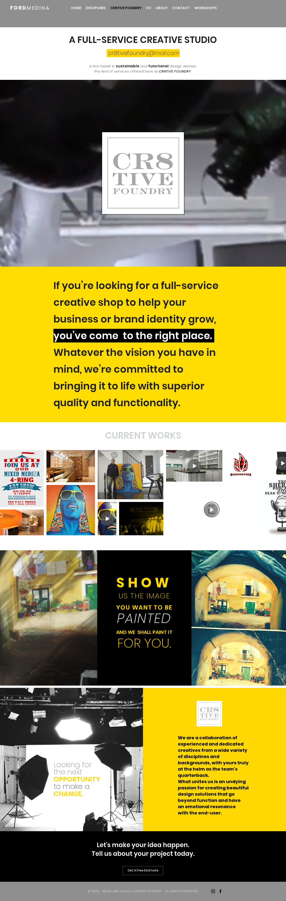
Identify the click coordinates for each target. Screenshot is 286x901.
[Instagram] (213, 891)
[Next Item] (278, 492)
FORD (18, 7)
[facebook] (220, 891)
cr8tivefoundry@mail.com (144, 53)
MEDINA (38, 7)
